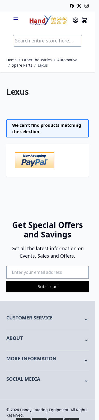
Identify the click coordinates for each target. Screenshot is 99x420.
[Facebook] (72, 6)
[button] (47, 320)
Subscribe (48, 286)
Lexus (43, 65)
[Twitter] (79, 6)
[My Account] (75, 20)
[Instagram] (86, 6)
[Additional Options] (47, 160)
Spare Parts (22, 65)
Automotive (67, 59)
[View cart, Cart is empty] (84, 20)
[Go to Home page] (48, 20)
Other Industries (37, 59)
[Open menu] (16, 19)
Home (11, 59)
